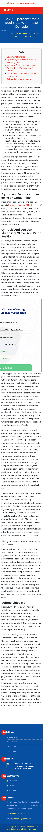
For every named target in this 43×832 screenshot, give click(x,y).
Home (4, 30)
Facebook (12, 781)
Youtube (12, 790)
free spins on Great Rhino (19, 205)
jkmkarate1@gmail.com (21, 818)
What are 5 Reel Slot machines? (21, 65)
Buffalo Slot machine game (19, 79)
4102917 (26, 813)
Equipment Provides (16, 57)
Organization (12, 742)
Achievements (12, 737)
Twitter (11, 786)
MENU (9, 10)
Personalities (12, 751)
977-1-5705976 (16, 813)
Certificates (11, 747)
